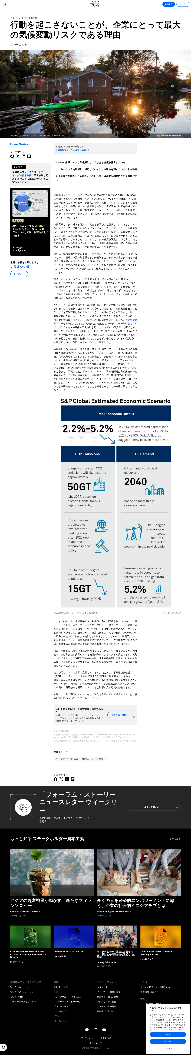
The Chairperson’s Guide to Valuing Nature (156, 953)
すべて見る (175, 838)
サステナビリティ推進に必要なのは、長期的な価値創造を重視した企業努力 (116, 954)
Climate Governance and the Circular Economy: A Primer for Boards (28, 954)
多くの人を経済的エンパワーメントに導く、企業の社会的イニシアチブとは (135, 903)
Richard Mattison (19, 144)
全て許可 (168, 1041)
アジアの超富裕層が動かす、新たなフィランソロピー (51, 903)
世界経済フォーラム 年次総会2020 (72, 150)
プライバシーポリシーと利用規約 (95, 1038)
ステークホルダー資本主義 (23, 18)
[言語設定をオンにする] (3, 1047)
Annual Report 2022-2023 (68, 951)
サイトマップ (95, 1043)
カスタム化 (167, 1048)
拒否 (168, 1034)
